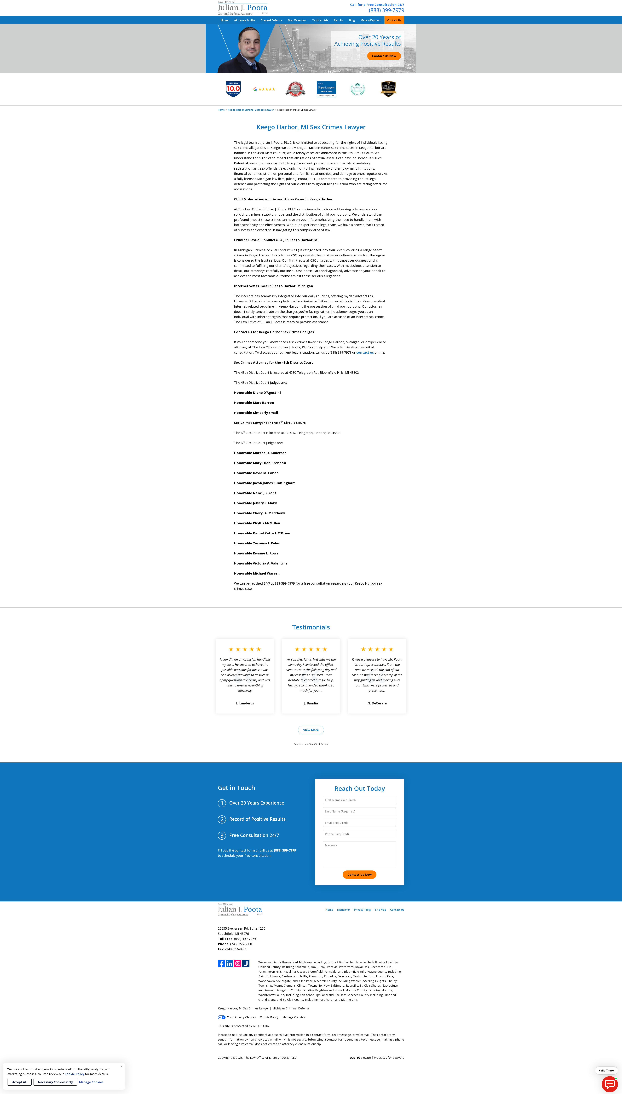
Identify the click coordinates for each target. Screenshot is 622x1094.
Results (338, 20)
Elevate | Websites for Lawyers (377, 1057)
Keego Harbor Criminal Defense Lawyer (251, 109)
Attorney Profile (244, 20)
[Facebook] (221, 963)
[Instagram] (237, 963)
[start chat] (610, 1084)
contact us (365, 352)
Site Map (380, 909)
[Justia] (245, 963)
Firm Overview (297, 20)
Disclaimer (343, 909)
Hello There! (607, 1070)
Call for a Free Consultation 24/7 (377, 4)
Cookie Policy (269, 1017)
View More (311, 730)
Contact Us (394, 20)
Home (224, 20)
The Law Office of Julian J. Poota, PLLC (270, 1057)
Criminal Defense (271, 20)
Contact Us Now (384, 56)
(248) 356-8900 (241, 944)
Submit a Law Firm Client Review (311, 744)
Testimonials (320, 20)
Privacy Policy (362, 909)
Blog (352, 20)
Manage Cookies (293, 1017)
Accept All (19, 1082)
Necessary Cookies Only (55, 1082)
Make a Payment (371, 20)
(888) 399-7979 (386, 10)
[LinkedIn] (229, 963)
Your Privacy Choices (241, 1017)
